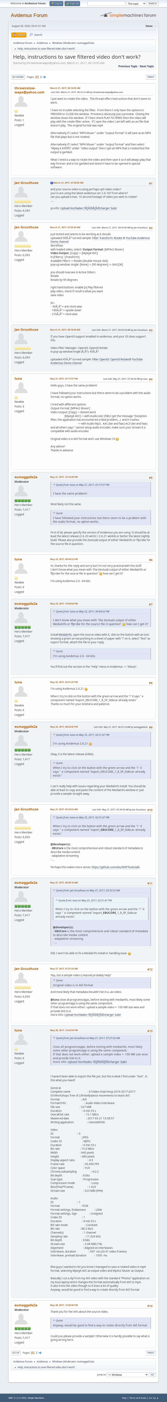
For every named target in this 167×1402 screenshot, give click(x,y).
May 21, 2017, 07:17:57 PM (64, 378)
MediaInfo (65, 634)
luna (18, 378)
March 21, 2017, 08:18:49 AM (65, 329)
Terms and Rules (137, 1397)
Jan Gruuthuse (26, 182)
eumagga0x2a (85, 43)
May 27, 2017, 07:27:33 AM (64, 968)
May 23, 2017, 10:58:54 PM (64, 603)
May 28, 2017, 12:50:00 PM (64, 1305)
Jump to (101, 1374)
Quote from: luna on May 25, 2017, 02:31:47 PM (82, 735)
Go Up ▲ (154, 1397)
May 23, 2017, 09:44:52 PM (64, 559)
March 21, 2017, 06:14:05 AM (65, 88)
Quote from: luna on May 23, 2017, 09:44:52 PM (82, 611)
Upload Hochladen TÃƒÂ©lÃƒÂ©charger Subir (88, 208)
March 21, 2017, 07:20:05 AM (68, 182)
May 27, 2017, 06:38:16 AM (64, 882)
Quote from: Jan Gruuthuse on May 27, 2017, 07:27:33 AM (88, 1038)
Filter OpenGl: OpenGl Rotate (110, 359)
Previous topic (128, 66)
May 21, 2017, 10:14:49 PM (64, 476)
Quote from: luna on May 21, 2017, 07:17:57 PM (82, 485)
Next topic (147, 66)
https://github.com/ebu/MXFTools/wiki (116, 867)
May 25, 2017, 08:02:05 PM (64, 726)
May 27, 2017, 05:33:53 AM (64, 809)
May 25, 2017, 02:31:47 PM (64, 682)
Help (124, 1397)
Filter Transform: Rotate (107, 238)
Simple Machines (35, 1398)
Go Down (18, 77)
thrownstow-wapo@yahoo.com (29, 90)
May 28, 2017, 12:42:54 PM (64, 1030)
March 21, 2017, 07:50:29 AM (65, 227)
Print (150, 77)
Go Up (15, 1352)
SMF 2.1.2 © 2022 (17, 1398)
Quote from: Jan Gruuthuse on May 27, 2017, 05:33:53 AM (88, 890)
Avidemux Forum (29, 15)
